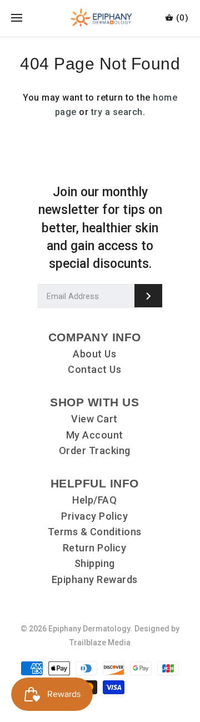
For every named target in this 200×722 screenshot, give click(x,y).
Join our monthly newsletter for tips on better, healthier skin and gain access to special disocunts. (100, 228)
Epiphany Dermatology (89, 628)
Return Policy (95, 548)
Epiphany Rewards (95, 579)
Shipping (94, 563)
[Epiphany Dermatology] (100, 18)
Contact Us (94, 369)
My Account (94, 435)
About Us (94, 354)
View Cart (94, 419)
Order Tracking (95, 450)
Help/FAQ (94, 500)
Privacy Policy (94, 516)
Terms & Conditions (95, 531)
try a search (117, 112)
